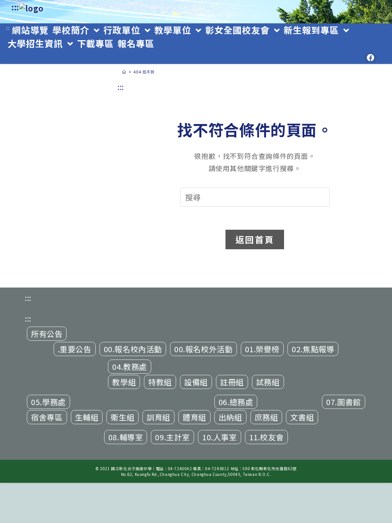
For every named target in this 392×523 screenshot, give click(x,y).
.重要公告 (74, 349)
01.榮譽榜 (262, 349)
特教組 (160, 381)
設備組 (196, 381)
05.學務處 (48, 401)
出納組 (230, 417)
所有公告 (46, 333)
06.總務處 (236, 401)
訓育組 (158, 417)
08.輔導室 (125, 437)
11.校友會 (266, 437)
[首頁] (124, 72)
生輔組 (87, 417)
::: (15, 7)
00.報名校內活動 (133, 349)
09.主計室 (172, 437)
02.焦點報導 (313, 349)
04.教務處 (129, 366)
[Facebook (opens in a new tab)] (370, 58)
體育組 (194, 417)
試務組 (268, 381)
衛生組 (122, 417)
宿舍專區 (46, 417)
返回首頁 (254, 239)
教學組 (124, 381)
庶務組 (266, 417)
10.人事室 (219, 437)
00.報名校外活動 (203, 349)
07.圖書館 (343, 401)
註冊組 (232, 381)
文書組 (302, 417)
